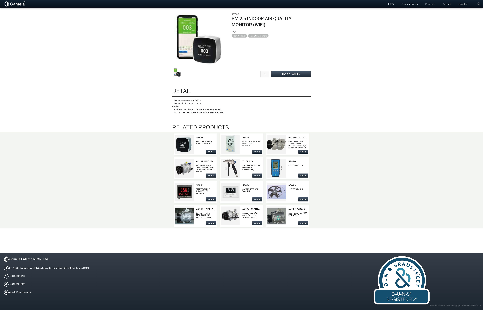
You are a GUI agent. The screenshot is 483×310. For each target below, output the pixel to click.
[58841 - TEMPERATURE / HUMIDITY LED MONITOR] (184, 192)
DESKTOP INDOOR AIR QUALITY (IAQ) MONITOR (251, 143)
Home (391, 4)
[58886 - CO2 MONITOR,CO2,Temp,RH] (230, 192)
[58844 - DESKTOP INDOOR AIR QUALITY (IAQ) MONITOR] (230, 144)
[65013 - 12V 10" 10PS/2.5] (276, 192)
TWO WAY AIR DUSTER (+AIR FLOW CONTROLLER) (251, 167)
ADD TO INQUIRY (291, 74)
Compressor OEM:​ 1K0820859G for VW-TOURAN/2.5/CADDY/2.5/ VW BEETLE (205, 168)
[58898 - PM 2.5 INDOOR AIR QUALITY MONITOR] (184, 144)
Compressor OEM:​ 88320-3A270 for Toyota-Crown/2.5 (250, 215)
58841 (200, 185)
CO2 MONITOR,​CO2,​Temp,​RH (250, 190)
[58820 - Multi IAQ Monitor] (276, 168)
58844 (246, 137)
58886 (246, 185)
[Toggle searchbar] (478, 4)
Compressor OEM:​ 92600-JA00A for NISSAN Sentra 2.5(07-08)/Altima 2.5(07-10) (297, 144)
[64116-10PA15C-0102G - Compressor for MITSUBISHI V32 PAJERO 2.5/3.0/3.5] (184, 215)
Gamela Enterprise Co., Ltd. (29, 259)
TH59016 (247, 161)
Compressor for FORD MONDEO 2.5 (297, 214)
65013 (292, 185)
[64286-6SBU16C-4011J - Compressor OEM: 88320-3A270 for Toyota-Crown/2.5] (230, 215)
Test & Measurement (258, 36)
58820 (292, 161)
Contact (447, 4)
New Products (239, 36)
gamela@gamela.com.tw (20, 292)
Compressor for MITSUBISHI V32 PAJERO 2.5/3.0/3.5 (204, 215)
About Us (463, 4)
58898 (200, 137)
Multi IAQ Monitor (295, 165)
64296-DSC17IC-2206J (298, 137)
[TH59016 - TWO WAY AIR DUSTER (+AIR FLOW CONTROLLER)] (230, 168)
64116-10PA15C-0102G (206, 209)
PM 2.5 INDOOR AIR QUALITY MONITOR (204, 142)
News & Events (410, 4)
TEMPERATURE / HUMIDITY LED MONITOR (203, 191)
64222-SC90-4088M (298, 209)
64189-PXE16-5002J (206, 161)
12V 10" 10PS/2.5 (295, 189)
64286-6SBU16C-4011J (252, 209)
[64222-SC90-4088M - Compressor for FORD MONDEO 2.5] (276, 215)
